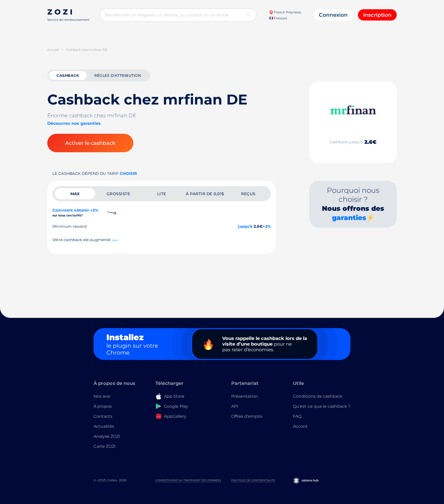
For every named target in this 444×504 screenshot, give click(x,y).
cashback (68, 75)
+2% (267, 226)
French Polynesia (287, 12)
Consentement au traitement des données (188, 480)
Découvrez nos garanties (74, 123)
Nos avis (102, 396)
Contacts (103, 416)
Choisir (128, 173)
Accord (300, 426)
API (234, 406)
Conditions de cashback (318, 396)
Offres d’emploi (246, 416)
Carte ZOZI (105, 446)
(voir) (115, 240)
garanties (349, 218)
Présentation (244, 396)
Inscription (377, 15)
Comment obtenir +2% (75, 212)
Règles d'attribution (117, 75)
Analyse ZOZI (107, 436)
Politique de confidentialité (253, 480)
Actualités (104, 426)
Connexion (333, 15)
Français (280, 18)
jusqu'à (245, 226)
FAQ (297, 416)
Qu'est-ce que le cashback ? (321, 406)
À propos (103, 406)
